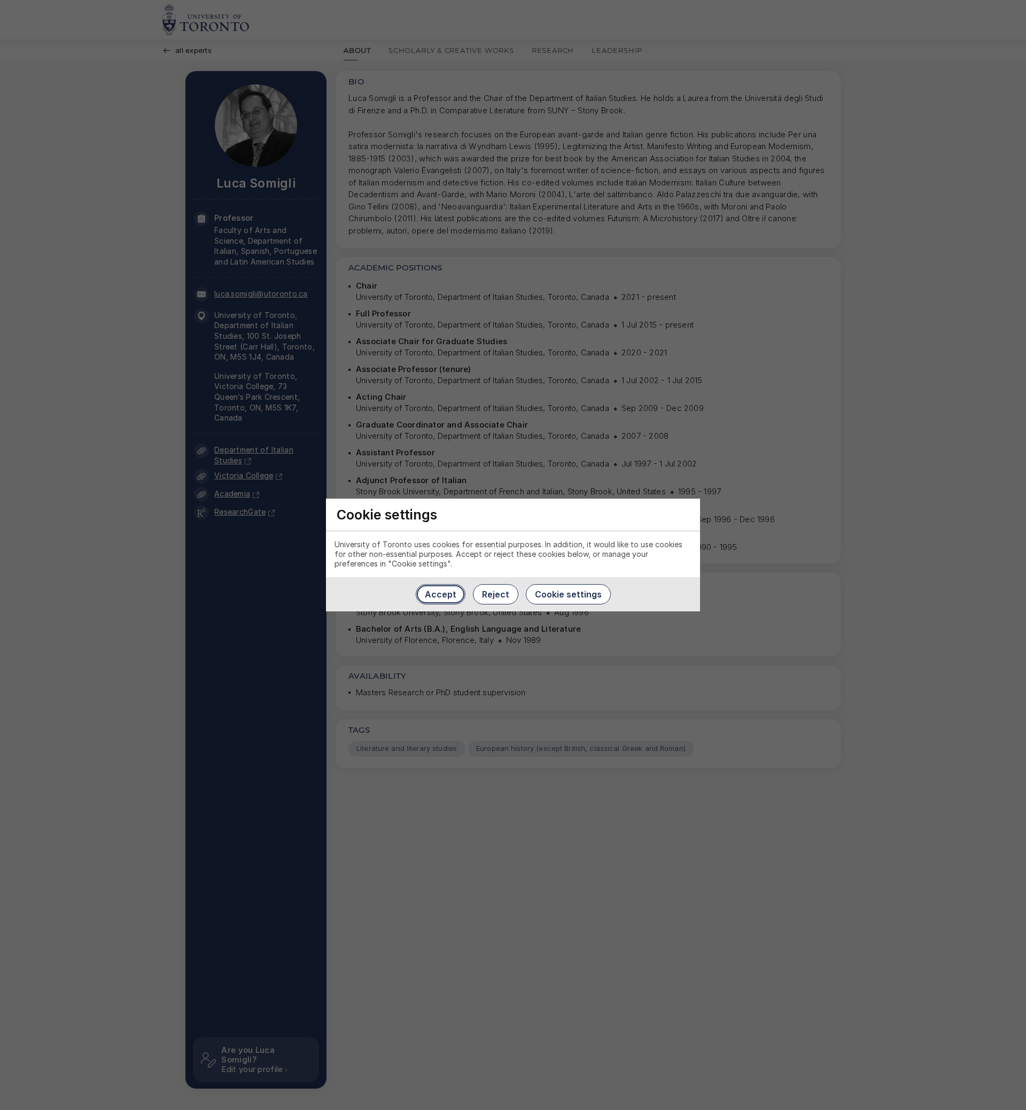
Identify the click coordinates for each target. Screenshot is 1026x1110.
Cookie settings (568, 594)
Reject (495, 594)
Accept (440, 594)
